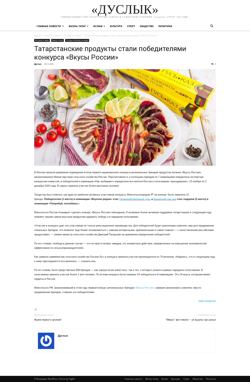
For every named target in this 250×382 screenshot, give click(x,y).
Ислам (97, 26)
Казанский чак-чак (164, 199)
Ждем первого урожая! (47, 319)
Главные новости (49, 26)
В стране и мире (73, 35)
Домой (37, 35)
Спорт (131, 26)
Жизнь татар (77, 26)
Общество (147, 26)
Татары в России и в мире (77, 40)
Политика (165, 26)
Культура (116, 26)
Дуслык (37, 64)
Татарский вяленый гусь (134, 199)
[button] (212, 26)
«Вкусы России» (144, 287)
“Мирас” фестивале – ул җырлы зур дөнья (191, 319)
